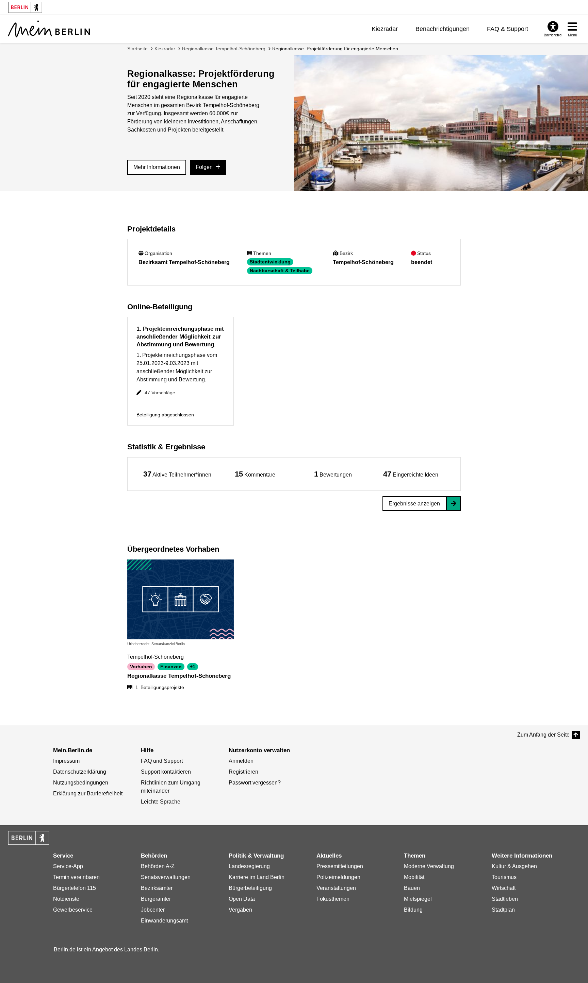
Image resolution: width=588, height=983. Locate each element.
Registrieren (243, 772)
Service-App (68, 866)
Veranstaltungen (336, 888)
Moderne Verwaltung (429, 866)
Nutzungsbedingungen (80, 783)
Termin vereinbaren (76, 877)
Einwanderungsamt (164, 921)
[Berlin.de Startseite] (28, 838)
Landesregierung (249, 866)
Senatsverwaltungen (166, 877)
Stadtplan (503, 910)
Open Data (242, 899)
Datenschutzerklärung (79, 772)
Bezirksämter (157, 888)
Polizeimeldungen (338, 877)
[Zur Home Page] (49, 28)
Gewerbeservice (73, 910)
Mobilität (414, 877)
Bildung (413, 910)
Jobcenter (153, 910)
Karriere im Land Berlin (256, 877)
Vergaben (240, 910)
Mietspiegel (418, 899)
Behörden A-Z (158, 866)
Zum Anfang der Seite (543, 735)
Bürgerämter (156, 899)
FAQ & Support (507, 28)
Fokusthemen (332, 899)
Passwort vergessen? (255, 783)
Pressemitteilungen (339, 866)
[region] (177, 474)
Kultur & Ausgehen (514, 866)
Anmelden (241, 761)
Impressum (66, 761)
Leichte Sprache (160, 802)
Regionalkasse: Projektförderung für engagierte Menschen (335, 48)
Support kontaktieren (166, 772)
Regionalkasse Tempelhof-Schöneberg (223, 48)
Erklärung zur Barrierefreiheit (87, 793)
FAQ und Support (162, 761)
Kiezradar (385, 28)
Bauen (412, 888)
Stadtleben (505, 899)
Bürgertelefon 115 (74, 888)
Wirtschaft (504, 888)
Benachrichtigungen (442, 28)
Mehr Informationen (156, 167)
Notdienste (66, 899)
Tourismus (504, 877)
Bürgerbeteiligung (250, 888)
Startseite (137, 48)
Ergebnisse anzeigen (414, 503)
